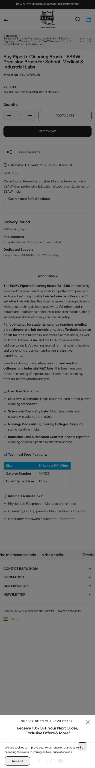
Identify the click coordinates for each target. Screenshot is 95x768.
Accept (17, 761)
